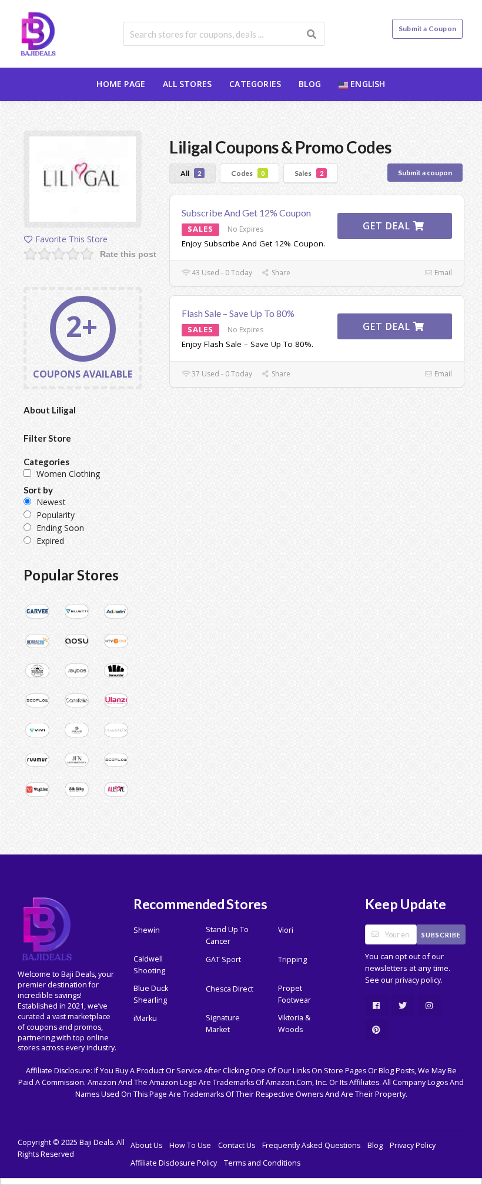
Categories (255, 83)
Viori (285, 930)
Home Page (120, 83)
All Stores (187, 83)
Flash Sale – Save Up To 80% (238, 313)
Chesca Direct (229, 989)
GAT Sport (223, 959)
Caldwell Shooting (149, 965)
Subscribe (441, 935)
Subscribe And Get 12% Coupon (246, 212)
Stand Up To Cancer (227, 935)
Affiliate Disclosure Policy (173, 1163)
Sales (308, 173)
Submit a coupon (425, 172)
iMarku (145, 1018)
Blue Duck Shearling (150, 994)
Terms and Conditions (262, 1163)
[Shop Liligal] (83, 180)
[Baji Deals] (38, 32)
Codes (248, 173)
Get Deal (388, 225)
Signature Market (223, 1023)
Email (442, 273)
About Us (146, 1145)
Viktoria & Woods (294, 1023)
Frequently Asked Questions (311, 1145)
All (190, 173)
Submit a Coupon (427, 28)
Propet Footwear (294, 994)
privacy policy (418, 980)
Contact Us (236, 1145)
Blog (310, 83)
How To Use (190, 1145)
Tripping (292, 959)
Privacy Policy (413, 1145)
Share (280, 273)
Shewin (146, 930)
